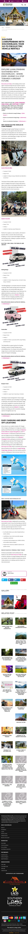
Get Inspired (8, 27)
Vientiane (15, 104)
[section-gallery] (25, 24)
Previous (2, 602)
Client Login (3, 864)
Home (3, 27)
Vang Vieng (5, 104)
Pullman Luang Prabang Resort (12, 431)
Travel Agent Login (4, 866)
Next (25, 602)
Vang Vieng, (4, 450)
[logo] (7, 4)
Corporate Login (4, 870)
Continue (11, 932)
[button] (11, 1)
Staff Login (3, 868)
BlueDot (17, 295)
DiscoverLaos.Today (6, 84)
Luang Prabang (19, 102)
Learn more (17, 932)
